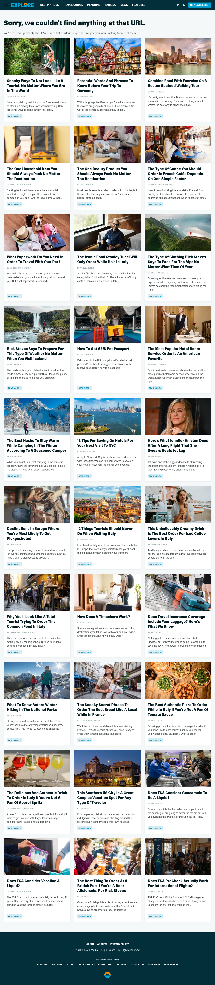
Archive (102, 944)
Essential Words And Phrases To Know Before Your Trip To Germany (105, 86)
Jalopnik (57, 964)
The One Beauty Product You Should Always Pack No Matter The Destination (104, 174)
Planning (94, 5)
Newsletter (201, 4)
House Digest (106, 964)
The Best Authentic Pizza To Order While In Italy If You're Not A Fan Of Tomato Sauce (178, 710)
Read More (13, 116)
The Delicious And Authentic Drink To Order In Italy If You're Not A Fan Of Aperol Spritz (37, 798)
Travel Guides (73, 5)
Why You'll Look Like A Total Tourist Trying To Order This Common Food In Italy (31, 622)
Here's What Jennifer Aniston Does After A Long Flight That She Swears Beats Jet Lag (178, 445)
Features (138, 5)
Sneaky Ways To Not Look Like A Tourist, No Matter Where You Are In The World (36, 86)
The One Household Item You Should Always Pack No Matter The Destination (33, 174)
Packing (110, 5)
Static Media (91, 950)
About (90, 944)
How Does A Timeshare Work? (103, 617)
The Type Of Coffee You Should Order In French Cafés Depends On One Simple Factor (175, 174)
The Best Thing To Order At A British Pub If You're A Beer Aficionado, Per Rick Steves (102, 886)
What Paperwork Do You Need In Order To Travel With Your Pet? (35, 259)
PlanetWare (171, 964)
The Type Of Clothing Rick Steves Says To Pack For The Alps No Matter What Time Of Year (177, 262)
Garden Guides (86, 964)
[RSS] (183, 5)
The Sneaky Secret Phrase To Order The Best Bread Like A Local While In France (107, 710)
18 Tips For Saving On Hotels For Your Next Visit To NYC (105, 443)
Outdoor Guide (151, 964)
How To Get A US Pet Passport (103, 349)
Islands (134, 964)
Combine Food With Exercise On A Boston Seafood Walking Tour (177, 83)
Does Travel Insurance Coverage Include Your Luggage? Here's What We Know (176, 622)
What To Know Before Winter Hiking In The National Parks (32, 707)
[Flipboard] (178, 5)
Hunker (121, 964)
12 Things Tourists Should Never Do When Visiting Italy (105, 531)
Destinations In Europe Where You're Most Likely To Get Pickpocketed (33, 533)
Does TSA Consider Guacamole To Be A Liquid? (177, 795)
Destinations (49, 5)
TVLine (70, 964)
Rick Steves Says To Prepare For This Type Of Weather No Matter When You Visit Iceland (35, 354)
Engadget (43, 964)
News (124, 5)
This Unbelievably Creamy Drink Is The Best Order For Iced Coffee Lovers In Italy (177, 533)
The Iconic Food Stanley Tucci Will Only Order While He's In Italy (107, 259)
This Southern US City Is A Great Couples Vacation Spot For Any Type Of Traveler (105, 798)
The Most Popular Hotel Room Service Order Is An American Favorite (174, 354)
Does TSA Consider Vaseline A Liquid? (33, 883)
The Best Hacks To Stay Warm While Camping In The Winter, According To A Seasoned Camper (36, 445)
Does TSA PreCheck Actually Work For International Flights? (178, 883)
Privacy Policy (119, 944)
